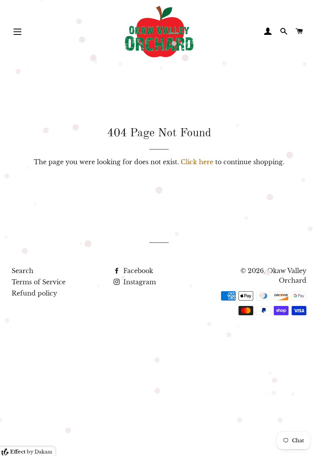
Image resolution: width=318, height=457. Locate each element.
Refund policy (34, 293)
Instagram (138, 282)
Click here (197, 162)
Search (22, 271)
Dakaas (43, 451)
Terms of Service (39, 282)
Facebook (137, 271)
